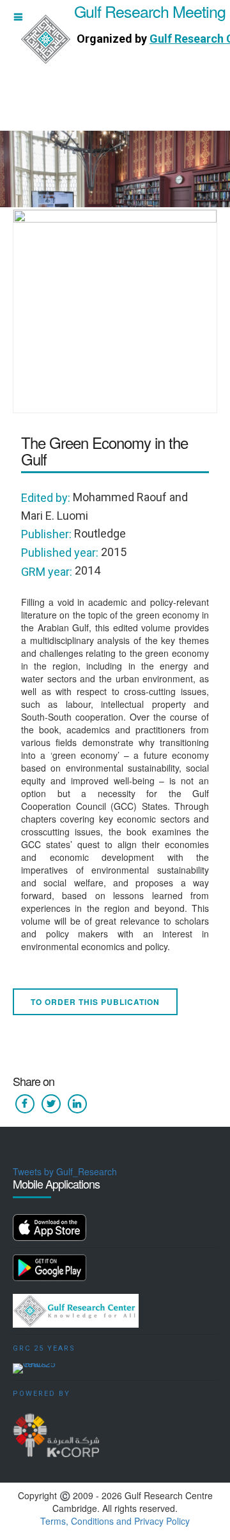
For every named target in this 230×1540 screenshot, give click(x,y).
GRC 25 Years (44, 1348)
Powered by (41, 1394)
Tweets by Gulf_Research (65, 1171)
